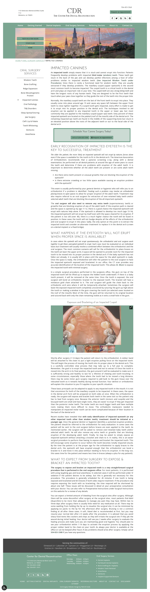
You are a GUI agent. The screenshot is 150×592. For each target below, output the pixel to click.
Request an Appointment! (120, 12)
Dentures (30, 130)
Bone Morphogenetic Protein (30, 94)
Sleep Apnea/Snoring (30, 112)
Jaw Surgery (30, 117)
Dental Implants (53, 25)
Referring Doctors (97, 25)
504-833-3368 (126, 7)
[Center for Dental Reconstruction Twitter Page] (116, 18)
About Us (113, 25)
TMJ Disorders (30, 108)
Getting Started (35, 25)
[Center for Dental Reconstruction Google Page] (121, 18)
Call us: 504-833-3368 (80, 137)
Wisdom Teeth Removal (107, 568)
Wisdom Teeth (30, 80)
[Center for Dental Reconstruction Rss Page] (125, 18)
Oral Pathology (30, 104)
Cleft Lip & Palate (30, 121)
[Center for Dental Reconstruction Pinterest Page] (130, 18)
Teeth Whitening (30, 125)
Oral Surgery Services (75, 25)
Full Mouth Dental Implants (108, 563)
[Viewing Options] (4, 587)
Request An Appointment (102, 137)
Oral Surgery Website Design (69, 587)
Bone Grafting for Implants (108, 566)
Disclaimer (125, 581)
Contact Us (127, 25)
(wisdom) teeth (110, 75)
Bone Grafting (30, 84)
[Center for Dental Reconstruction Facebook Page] (112, 18)
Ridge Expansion (30, 88)
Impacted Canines (30, 100)
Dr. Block (120, 265)
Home (20, 25)
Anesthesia (30, 134)
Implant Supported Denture (108, 576)
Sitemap (75, 584)
